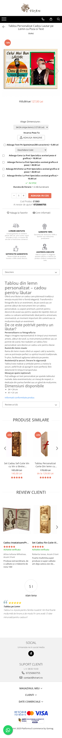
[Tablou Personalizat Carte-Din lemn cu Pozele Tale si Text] (45, 444)
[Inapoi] (2, 27)
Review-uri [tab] (11, 404)
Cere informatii (42, 212)
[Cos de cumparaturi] (51, 19)
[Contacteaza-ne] (43, 19)
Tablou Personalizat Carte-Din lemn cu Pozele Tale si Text (45, 465)
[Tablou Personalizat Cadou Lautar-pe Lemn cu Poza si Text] (31, 68)
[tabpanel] (31, 68)
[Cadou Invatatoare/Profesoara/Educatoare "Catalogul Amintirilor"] (16, 519)
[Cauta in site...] (58, 19)
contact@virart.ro (33, 677)
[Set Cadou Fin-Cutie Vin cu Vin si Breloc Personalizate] (45, 519)
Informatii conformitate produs (19, 397)
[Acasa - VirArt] (31, 8)
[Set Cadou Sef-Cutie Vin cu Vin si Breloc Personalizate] (16, 444)
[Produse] (4, 20)
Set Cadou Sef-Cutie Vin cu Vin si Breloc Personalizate (16, 465)
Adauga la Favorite (18, 212)
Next (57, 71)
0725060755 (32, 673)
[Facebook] (31, 653)
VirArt (31, 33)
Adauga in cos (40, 195)
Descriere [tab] (9, 272)
